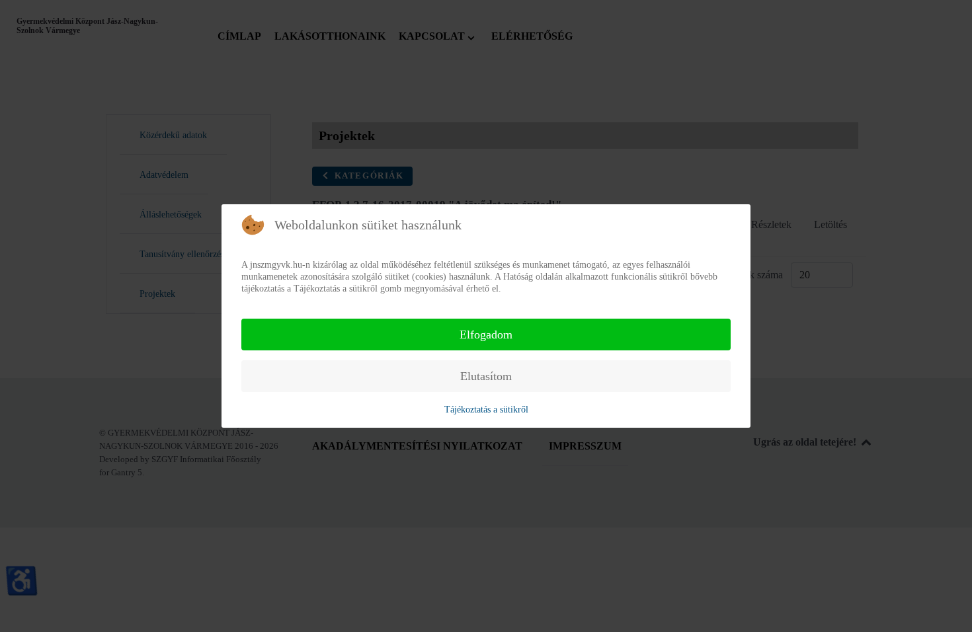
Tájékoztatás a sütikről (486, 410)
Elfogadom (486, 334)
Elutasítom (486, 376)
